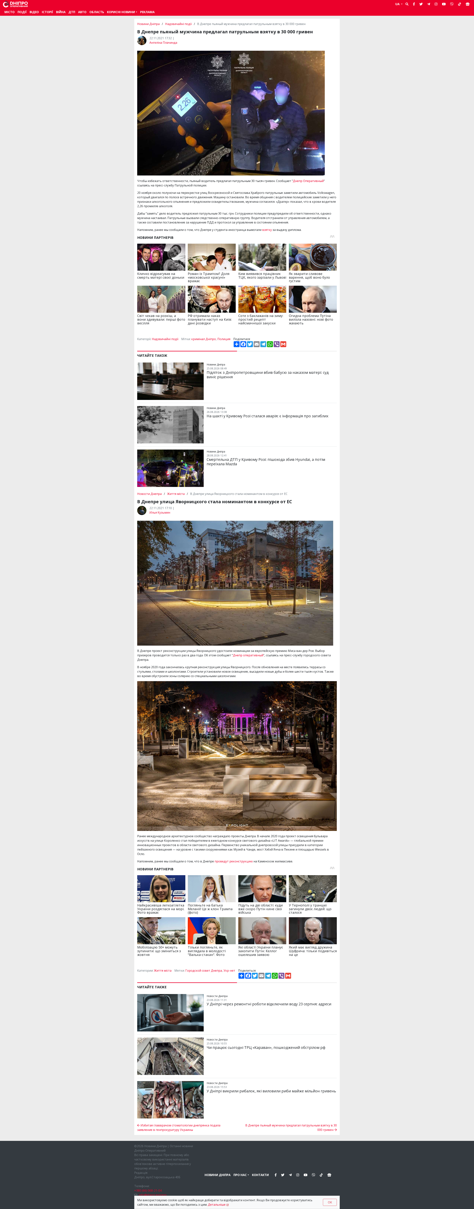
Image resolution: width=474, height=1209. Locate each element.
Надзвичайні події (178, 24)
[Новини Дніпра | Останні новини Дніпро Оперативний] (15, 4)
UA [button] (397, 4)
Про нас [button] (240, 1175)
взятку (266, 230)
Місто (9, 12)
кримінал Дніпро (203, 339)
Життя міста (176, 494)
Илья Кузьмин (159, 512)
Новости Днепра (149, 494)
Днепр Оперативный (308, 181)
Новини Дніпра (148, 24)
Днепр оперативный (248, 655)
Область (96, 12)
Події (22, 12)
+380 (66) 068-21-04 (148, 1190)
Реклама (147, 12)
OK (330, 1202)
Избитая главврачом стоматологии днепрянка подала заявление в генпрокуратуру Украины (178, 1127)
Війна (61, 12)
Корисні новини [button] (121, 12)
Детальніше (217, 1205)
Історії (47, 12)
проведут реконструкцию (234, 861)
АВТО (82, 12)
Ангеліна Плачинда (163, 43)
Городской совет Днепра (203, 970)
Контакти (260, 1175)
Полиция (223, 339)
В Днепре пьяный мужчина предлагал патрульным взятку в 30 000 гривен (291, 1127)
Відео (34, 12)
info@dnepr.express (153, 1195)
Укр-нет (229, 970)
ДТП (72, 12)
